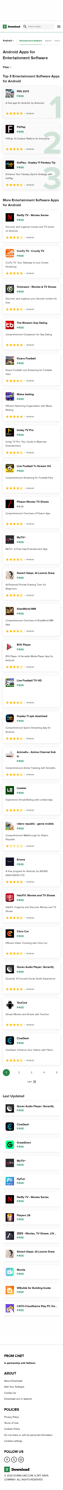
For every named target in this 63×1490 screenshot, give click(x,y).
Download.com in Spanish (18, 1398)
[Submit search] (25, 26)
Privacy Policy (11, 1416)
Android (7, 40)
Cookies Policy (12, 1428)
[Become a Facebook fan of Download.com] (7, 1459)
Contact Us (10, 1392)
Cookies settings (13, 1441)
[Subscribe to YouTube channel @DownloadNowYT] (21, 1459)
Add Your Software (14, 1386)
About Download (13, 1380)
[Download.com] (11, 26)
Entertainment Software (30, 40)
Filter (6, 67)
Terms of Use (11, 1423)
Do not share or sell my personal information (28, 1435)
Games (48, 40)
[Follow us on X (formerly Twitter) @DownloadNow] (14, 1459)
